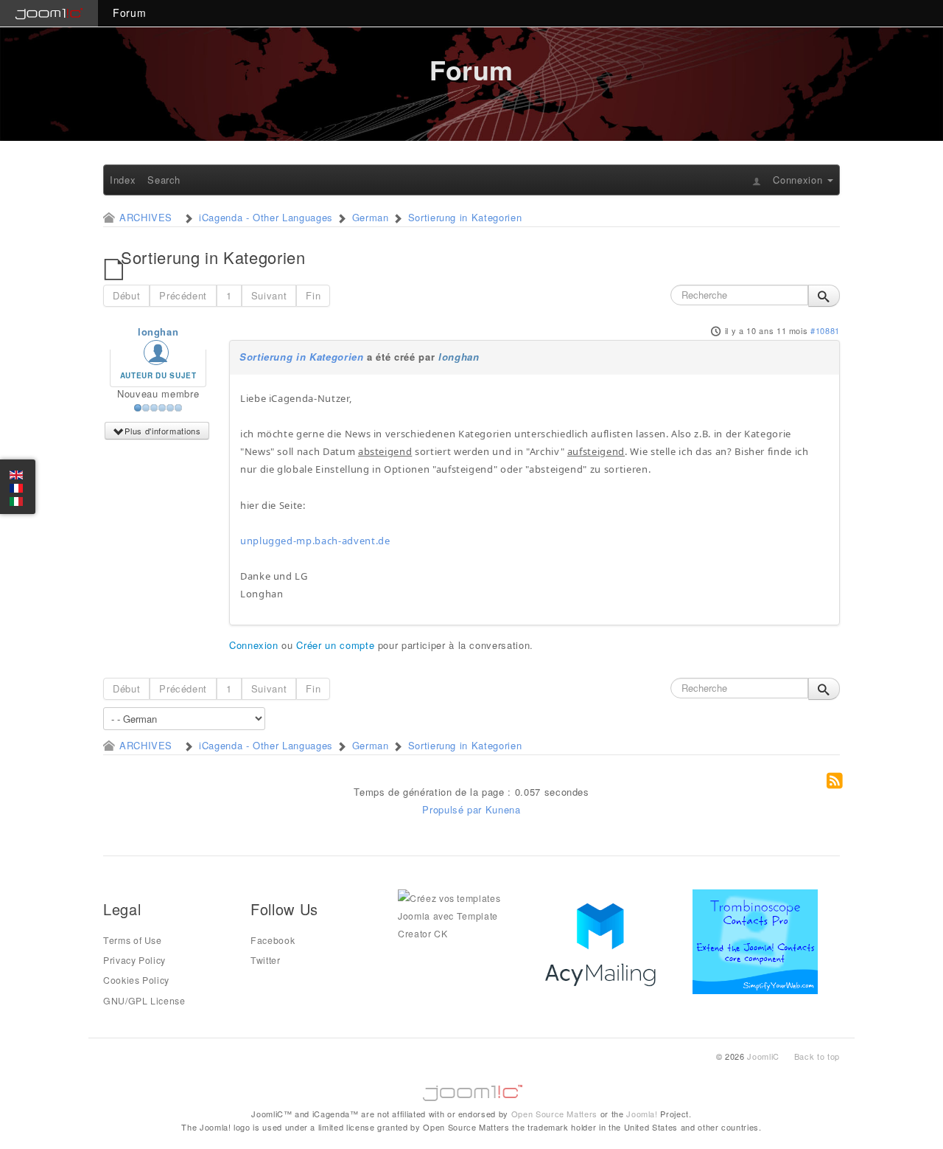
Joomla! (642, 1114)
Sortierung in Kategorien (301, 357)
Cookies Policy (136, 980)
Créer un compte (335, 645)
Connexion (253, 645)
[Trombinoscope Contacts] (758, 940)
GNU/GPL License (144, 1000)
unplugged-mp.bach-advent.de (315, 540)
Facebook (272, 940)
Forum (129, 12)
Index (123, 180)
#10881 (825, 330)
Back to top (817, 1056)
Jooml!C (471, 1089)
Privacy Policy (134, 960)
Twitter (265, 960)
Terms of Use (132, 940)
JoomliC (763, 1056)
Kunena (503, 809)
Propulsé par (453, 809)
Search (163, 180)
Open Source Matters (554, 1114)
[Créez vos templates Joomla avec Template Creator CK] (460, 914)
